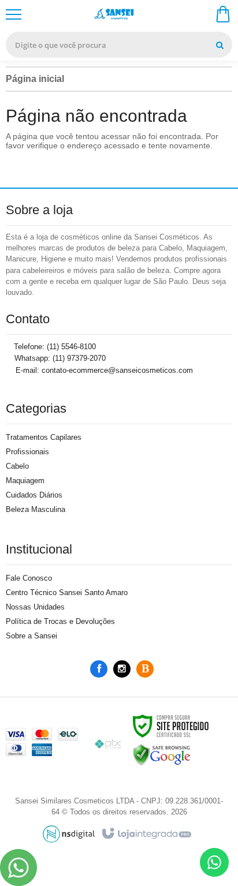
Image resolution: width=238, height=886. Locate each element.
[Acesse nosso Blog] (145, 669)
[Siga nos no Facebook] (98, 669)
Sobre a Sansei (31, 635)
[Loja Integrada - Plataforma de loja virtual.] (145, 834)
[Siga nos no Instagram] (122, 669)
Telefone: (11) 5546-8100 (54, 346)
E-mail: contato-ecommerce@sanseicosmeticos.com (103, 370)
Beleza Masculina (35, 509)
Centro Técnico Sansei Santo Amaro (67, 592)
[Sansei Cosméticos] (118, 14)
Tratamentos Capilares (43, 437)
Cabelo (17, 466)
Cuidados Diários (34, 495)
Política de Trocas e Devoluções (60, 621)
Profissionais (27, 451)
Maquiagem (25, 480)
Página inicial (35, 79)
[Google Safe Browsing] (162, 754)
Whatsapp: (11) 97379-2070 (59, 358)
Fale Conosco (29, 578)
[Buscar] (219, 45)
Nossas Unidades (35, 607)
